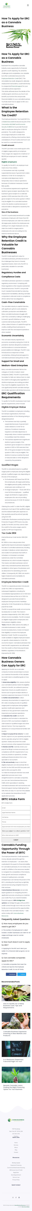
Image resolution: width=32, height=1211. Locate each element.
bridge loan (21, 900)
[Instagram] (13, 1197)
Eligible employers (9, 162)
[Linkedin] (19, 1197)
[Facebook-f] (16, 1197)
